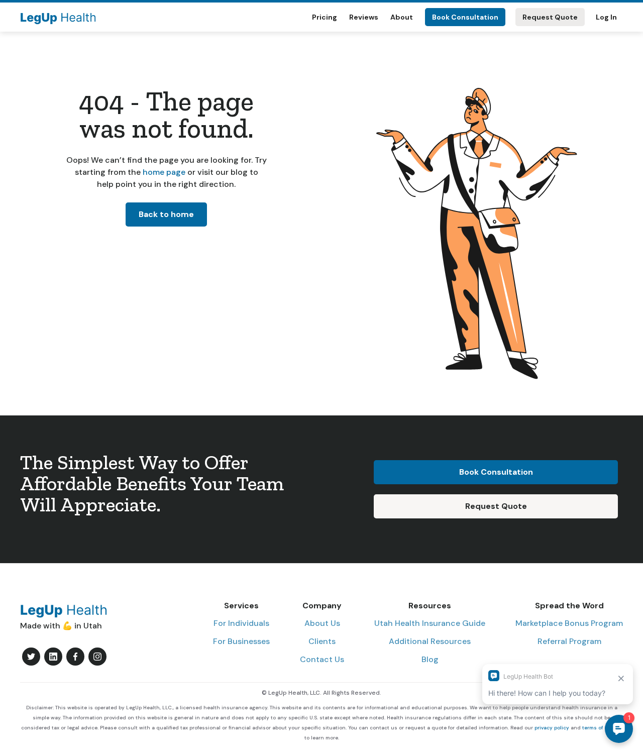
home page (163, 172)
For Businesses (241, 641)
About (401, 17)
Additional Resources (430, 641)
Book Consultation (465, 17)
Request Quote (550, 17)
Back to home (166, 214)
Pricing (324, 17)
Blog (430, 659)
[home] (58, 17)
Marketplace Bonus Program (569, 623)
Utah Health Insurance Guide (429, 623)
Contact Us (322, 659)
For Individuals (241, 623)
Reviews (363, 17)
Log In (606, 17)
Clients (322, 641)
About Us (322, 623)
